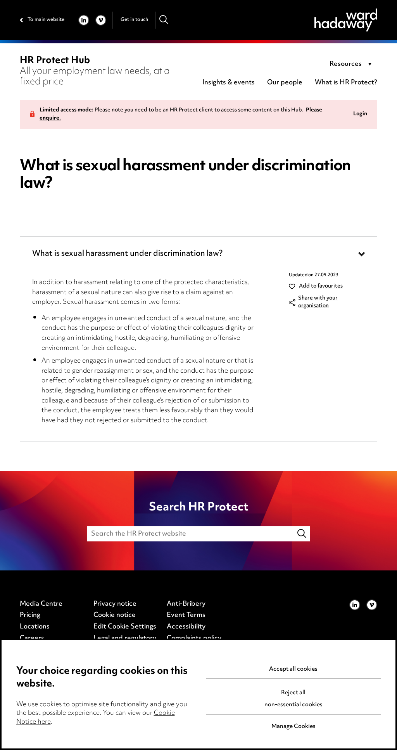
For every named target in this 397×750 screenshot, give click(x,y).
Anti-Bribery (186, 604)
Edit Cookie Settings (124, 627)
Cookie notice (114, 615)
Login (360, 114)
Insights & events (228, 83)
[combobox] (351, 65)
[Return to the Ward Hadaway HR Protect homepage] (345, 20)
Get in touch (134, 20)
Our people (284, 83)
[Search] (164, 20)
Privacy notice (114, 604)
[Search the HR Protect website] (302, 533)
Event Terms (186, 615)
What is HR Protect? (346, 83)
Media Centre (41, 604)
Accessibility (186, 627)
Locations (35, 627)
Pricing (30, 615)
